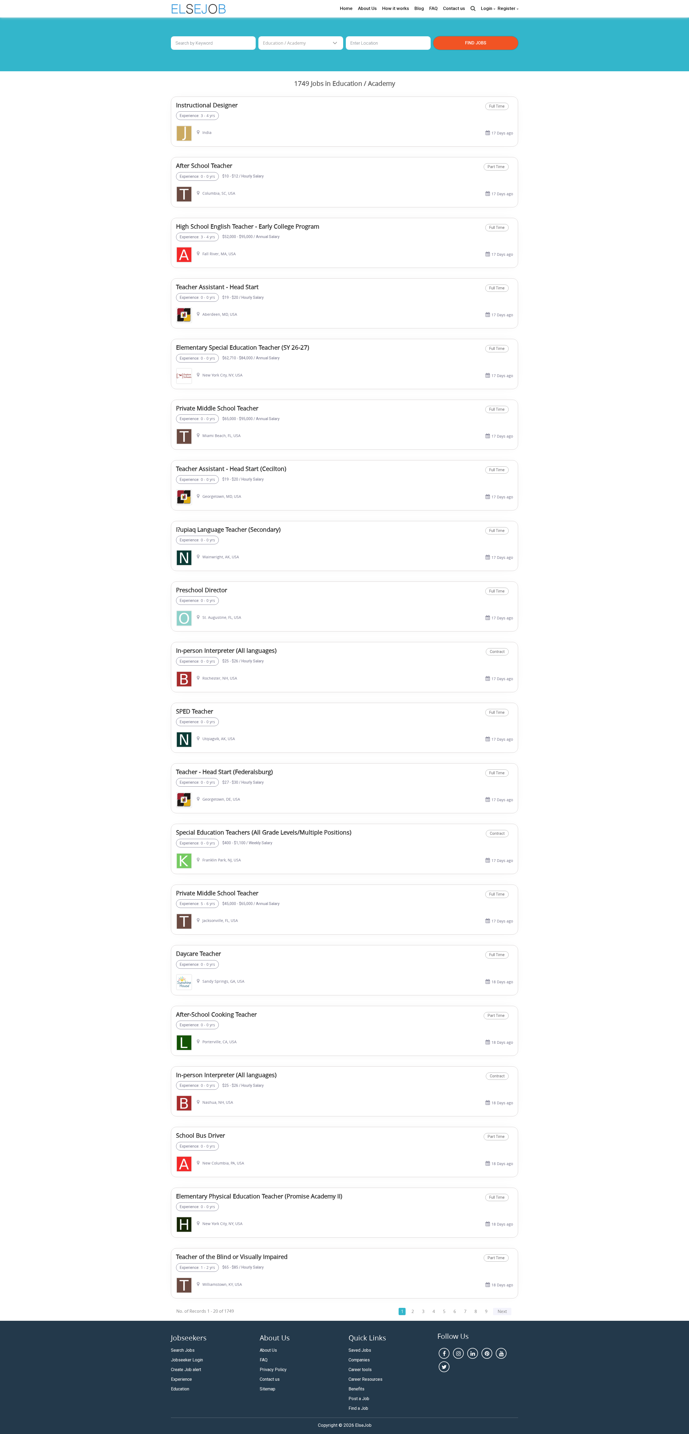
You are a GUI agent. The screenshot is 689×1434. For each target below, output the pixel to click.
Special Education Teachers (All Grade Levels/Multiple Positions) (263, 832)
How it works (395, 8)
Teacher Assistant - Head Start (217, 287)
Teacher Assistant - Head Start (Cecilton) (231, 469)
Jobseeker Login (187, 1359)
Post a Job (359, 1398)
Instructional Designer (207, 105)
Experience (181, 1379)
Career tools (360, 1369)
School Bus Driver (200, 1135)
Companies (359, 1359)
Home (346, 8)
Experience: (189, 115)
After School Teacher (204, 165)
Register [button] (506, 8)
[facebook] (444, 1353)
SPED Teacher (194, 711)
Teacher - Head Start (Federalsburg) (224, 772)
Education (180, 1389)
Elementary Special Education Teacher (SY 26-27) (242, 347)
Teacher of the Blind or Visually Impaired (231, 1257)
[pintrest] (486, 1353)
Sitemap (267, 1389)
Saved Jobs (360, 1350)
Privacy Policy (273, 1369)
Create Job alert (186, 1369)
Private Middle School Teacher (217, 408)
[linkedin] (472, 1353)
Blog (419, 8)
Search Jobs (183, 1350)
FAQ (433, 8)
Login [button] (486, 8)
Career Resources (365, 1379)
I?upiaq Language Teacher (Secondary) (228, 529)
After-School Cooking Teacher (216, 1014)
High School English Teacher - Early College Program (247, 226)
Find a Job (358, 1408)
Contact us (454, 8)
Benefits (356, 1389)
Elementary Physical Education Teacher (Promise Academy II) (259, 1196)
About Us (367, 8)
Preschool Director (201, 590)
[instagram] (458, 1353)
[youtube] (501, 1353)
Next (502, 1311)
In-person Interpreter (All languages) (226, 650)
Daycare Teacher (198, 953)
